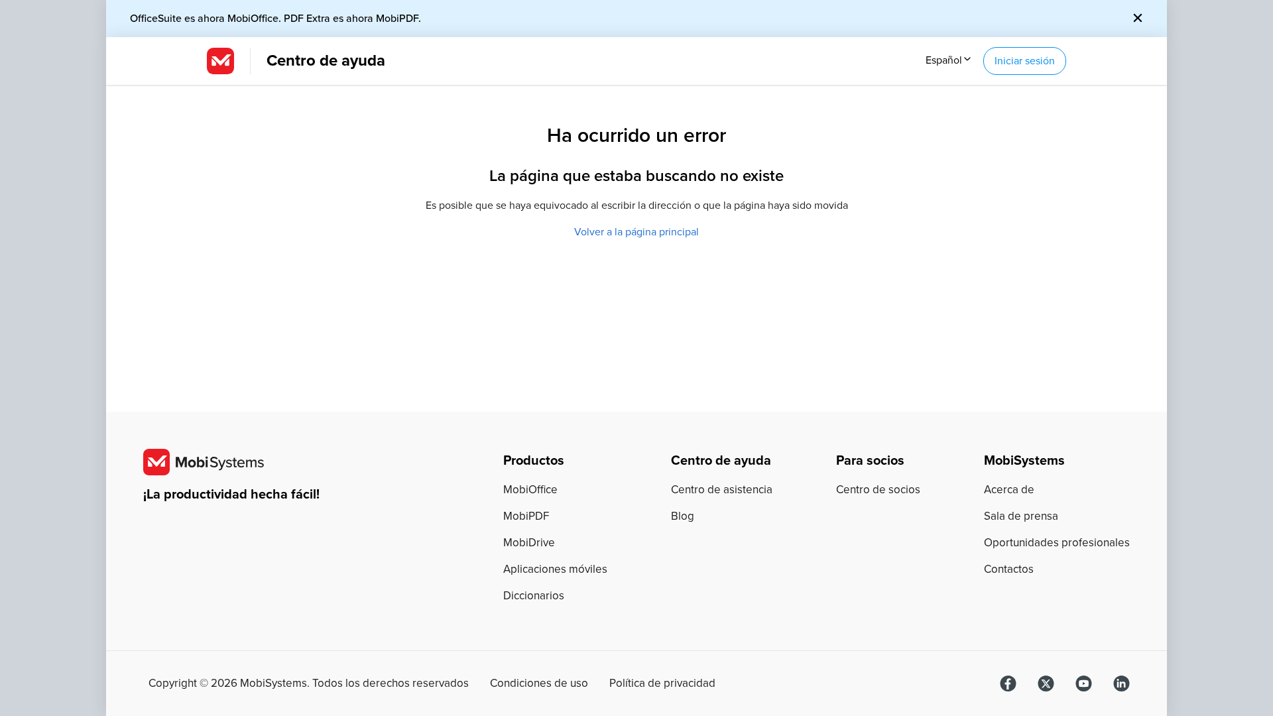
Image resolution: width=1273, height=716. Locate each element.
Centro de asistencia (721, 490)
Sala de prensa (1021, 516)
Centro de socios (878, 490)
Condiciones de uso (539, 683)
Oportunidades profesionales (1057, 543)
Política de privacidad (662, 683)
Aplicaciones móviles (555, 569)
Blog (682, 516)
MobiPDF (526, 516)
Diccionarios (533, 596)
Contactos (1009, 569)
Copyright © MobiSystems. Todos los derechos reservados (309, 683)
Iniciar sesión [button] (1025, 61)
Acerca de (1009, 490)
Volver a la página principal (636, 232)
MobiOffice (530, 490)
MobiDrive (529, 543)
